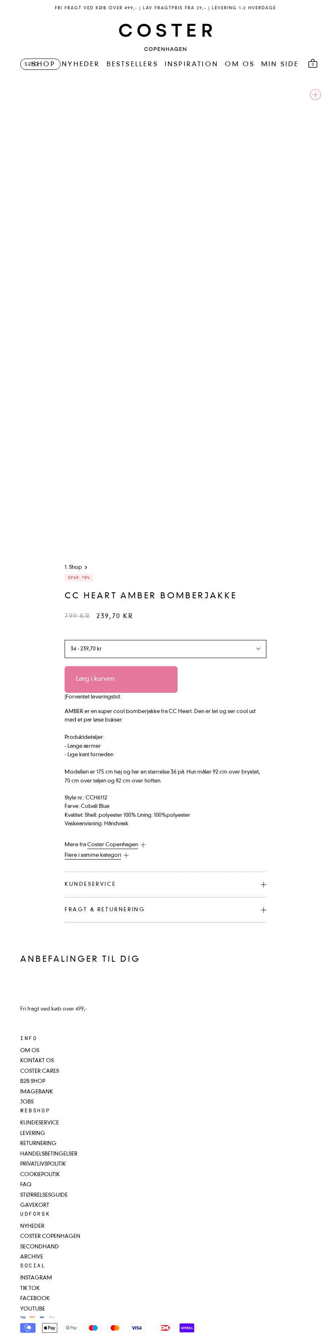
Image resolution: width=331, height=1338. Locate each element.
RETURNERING (38, 1143)
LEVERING (32, 1133)
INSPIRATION (191, 64)
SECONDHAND (39, 1247)
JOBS (27, 1102)
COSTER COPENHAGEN (50, 1236)
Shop (75, 567)
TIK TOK (30, 1288)
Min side (280, 64)
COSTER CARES (39, 1071)
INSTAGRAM (36, 1278)
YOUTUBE (32, 1309)
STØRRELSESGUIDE (44, 1195)
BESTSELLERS (132, 64)
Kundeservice (90, 884)
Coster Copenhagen (112, 844)
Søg (32, 64)
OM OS (240, 64)
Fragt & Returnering (105, 909)
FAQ (25, 1184)
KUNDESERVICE (39, 1123)
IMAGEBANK (36, 1092)
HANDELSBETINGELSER (49, 1154)
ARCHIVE (31, 1257)
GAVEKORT (34, 1205)
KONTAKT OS (37, 1060)
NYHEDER (81, 64)
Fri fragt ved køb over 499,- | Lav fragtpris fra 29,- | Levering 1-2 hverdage (165, 8)
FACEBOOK (35, 1298)
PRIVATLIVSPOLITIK (43, 1164)
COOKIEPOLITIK (40, 1174)
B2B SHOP (32, 1081)
